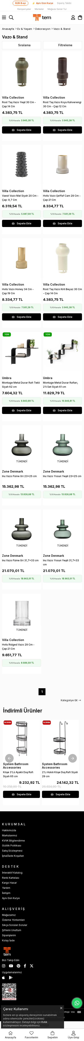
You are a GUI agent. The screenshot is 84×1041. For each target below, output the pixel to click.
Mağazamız (9, 914)
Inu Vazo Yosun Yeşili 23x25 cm (62, 476)
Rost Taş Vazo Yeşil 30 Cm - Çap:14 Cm (19, 104)
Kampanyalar (24, 9)
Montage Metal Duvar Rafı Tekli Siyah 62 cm (21, 384)
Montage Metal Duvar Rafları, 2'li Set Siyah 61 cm (60, 384)
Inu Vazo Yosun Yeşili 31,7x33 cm (61, 562)
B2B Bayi (20, 3)
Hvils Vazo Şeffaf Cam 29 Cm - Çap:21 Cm (62, 197)
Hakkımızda (9, 830)
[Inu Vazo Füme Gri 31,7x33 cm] (21, 529)
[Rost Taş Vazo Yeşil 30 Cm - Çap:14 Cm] (21, 71)
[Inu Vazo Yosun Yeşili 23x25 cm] (62, 445)
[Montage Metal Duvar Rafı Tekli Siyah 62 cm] (21, 351)
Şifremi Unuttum (11, 930)
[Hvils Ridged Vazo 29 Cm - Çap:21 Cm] (21, 613)
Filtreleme (65, 45)
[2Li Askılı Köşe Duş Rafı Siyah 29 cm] (60, 738)
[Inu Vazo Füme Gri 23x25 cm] (21, 445)
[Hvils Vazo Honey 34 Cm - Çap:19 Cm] (21, 258)
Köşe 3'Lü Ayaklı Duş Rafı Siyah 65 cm (18, 774)
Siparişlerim (9, 935)
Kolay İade (8, 940)
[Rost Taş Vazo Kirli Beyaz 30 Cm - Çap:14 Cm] (62, 258)
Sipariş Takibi (64, 3)
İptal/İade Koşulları (13, 855)
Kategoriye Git (69, 700)
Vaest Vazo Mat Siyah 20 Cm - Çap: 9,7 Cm (20, 197)
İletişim (6, 893)
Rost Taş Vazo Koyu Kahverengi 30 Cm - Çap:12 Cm (62, 104)
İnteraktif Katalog (12, 872)
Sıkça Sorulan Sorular (14, 925)
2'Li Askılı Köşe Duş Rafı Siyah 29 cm (60, 774)
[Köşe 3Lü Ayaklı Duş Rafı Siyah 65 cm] (21, 738)
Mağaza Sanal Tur (57, 9)
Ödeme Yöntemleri (13, 919)
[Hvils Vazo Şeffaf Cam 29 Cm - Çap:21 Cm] (62, 164)
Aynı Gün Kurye (42, 3)
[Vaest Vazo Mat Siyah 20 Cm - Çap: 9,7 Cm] (21, 164)
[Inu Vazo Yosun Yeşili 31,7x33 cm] (62, 529)
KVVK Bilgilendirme (13, 840)
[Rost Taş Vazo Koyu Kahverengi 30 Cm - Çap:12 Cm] (62, 71)
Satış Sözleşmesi (12, 850)
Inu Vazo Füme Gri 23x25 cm (19, 476)
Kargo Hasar (9, 882)
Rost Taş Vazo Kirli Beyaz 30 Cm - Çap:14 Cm (62, 291)
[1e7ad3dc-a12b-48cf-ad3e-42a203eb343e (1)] (9, 991)
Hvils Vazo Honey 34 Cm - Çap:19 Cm (18, 291)
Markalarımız (9, 835)
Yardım (6, 887)
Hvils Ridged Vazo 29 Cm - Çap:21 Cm (18, 646)
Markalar (39, 9)
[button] (17, 84)
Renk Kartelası (10, 877)
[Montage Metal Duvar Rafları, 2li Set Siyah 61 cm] (62, 351)
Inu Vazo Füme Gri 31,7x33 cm (20, 560)
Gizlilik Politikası (11, 845)
